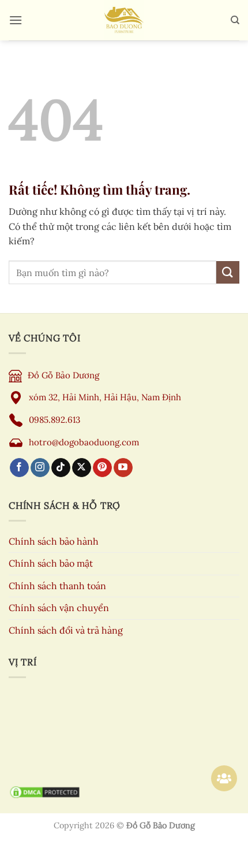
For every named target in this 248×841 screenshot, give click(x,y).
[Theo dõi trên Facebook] (19, 468)
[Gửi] (227, 272)
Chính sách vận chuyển (59, 607)
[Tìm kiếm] (235, 20)
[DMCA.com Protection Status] (45, 791)
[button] (15, 20)
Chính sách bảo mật (51, 563)
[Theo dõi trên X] (81, 468)
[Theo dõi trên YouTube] (123, 468)
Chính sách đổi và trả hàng (66, 630)
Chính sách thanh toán (57, 585)
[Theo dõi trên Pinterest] (102, 468)
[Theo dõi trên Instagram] (40, 468)
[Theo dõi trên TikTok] (60, 468)
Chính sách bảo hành (54, 541)
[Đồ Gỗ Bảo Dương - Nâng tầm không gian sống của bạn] (124, 20)
